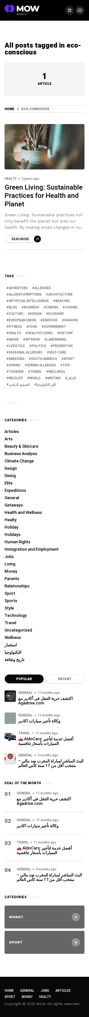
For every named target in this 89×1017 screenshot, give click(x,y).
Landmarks (56, 339)
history (66, 333)
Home (9, 109)
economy (56, 313)
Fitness (15, 326)
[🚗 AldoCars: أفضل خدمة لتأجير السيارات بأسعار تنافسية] (10, 736)
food (33, 326)
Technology (16, 615)
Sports (11, 601)
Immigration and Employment (32, 549)
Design (36, 313)
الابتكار (71, 378)
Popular (24, 679)
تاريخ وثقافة (14, 660)
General (12, 498)
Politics (38, 346)
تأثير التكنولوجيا (46, 384)
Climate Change (19, 461)
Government (55, 326)
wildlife (16, 378)
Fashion (71, 320)
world (35, 378)
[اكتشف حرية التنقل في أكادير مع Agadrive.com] (10, 696)
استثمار (11, 645)
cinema (52, 307)
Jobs (9, 557)
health (15, 333)
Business (31, 307)
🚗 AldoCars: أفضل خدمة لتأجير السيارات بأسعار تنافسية (45, 741)
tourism (16, 371)
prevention (63, 346)
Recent (64, 679)
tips (66, 365)
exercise (50, 320)
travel (36, 371)
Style (9, 608)
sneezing (16, 358)
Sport (10, 593)
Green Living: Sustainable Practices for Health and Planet (44, 195)
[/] (69, 10)
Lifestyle (17, 346)
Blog (13, 307)
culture (16, 313)
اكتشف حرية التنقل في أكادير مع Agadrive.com (45, 700)
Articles (12, 432)
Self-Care (57, 352)
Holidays (13, 535)
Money (11, 571)
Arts (9, 439)
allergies (42, 288)
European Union (22, 320)
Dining (10, 476)
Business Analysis (21, 454)
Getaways (14, 505)
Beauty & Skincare (21, 446)
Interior (32, 339)
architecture (60, 294)
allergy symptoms (25, 294)
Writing (54, 378)
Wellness (13, 638)
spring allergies (41, 365)
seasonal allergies (25, 352)
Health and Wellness (23, 513)
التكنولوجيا (13, 652)
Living (10, 564)
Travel (10, 623)
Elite (9, 483)
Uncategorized (18, 630)
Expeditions (15, 490)
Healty (10, 178)
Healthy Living (40, 333)
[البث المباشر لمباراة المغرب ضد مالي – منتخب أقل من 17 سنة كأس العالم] (10, 758)
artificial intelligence (29, 301)
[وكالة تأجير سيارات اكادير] (10, 718)
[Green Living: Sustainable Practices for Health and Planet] (44, 146)
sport (69, 358)
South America (44, 358)
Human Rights (17, 542)
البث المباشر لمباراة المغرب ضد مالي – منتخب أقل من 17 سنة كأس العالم (51, 763)
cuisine (71, 307)
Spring (14, 365)
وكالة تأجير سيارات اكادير (39, 721)
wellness (57, 371)
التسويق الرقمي (19, 384)
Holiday (11, 527)
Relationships (17, 586)
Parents (12, 579)
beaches (62, 301)
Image (14, 339)
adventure (18, 288)
